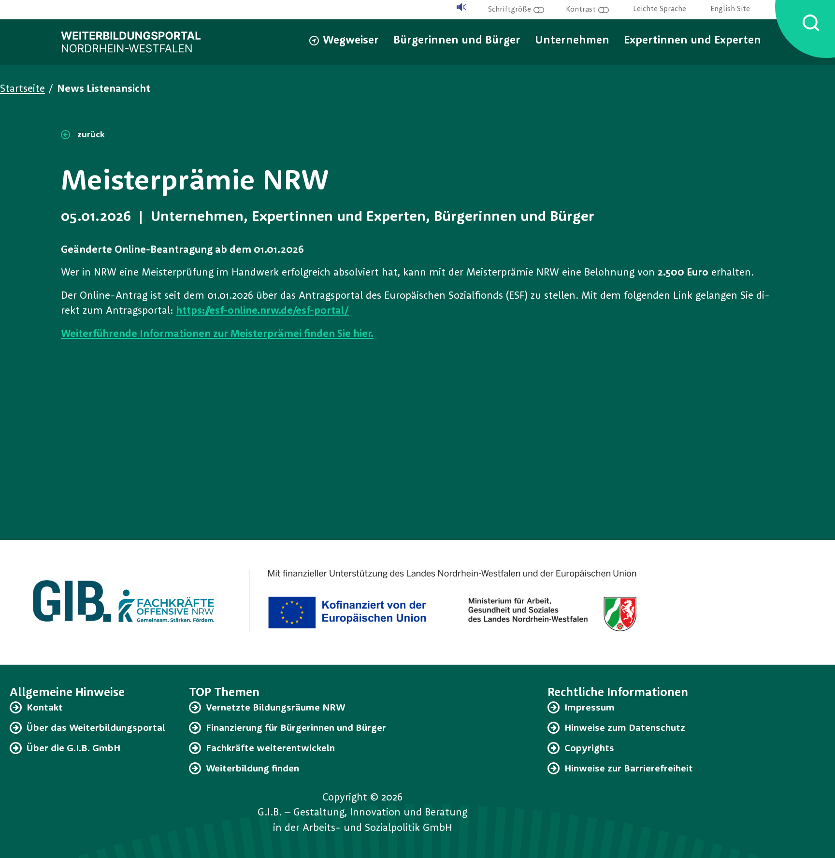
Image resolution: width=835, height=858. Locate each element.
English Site (730, 9)
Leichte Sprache (659, 9)
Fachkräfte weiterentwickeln (270, 749)
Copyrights (589, 749)
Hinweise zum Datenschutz (624, 728)
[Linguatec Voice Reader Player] (461, 8)
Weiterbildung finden (252, 769)
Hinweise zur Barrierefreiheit (628, 769)
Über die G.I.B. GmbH (73, 749)
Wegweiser (351, 40)
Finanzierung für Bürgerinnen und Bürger (296, 728)
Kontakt (45, 708)
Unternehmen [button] (572, 40)
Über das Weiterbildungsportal (96, 728)
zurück (89, 135)
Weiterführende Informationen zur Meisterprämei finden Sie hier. (217, 334)
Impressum (589, 708)
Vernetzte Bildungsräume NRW (275, 708)
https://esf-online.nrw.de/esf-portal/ (262, 311)
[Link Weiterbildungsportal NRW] (131, 42)
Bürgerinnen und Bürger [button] (456, 40)
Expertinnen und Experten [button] (692, 40)
